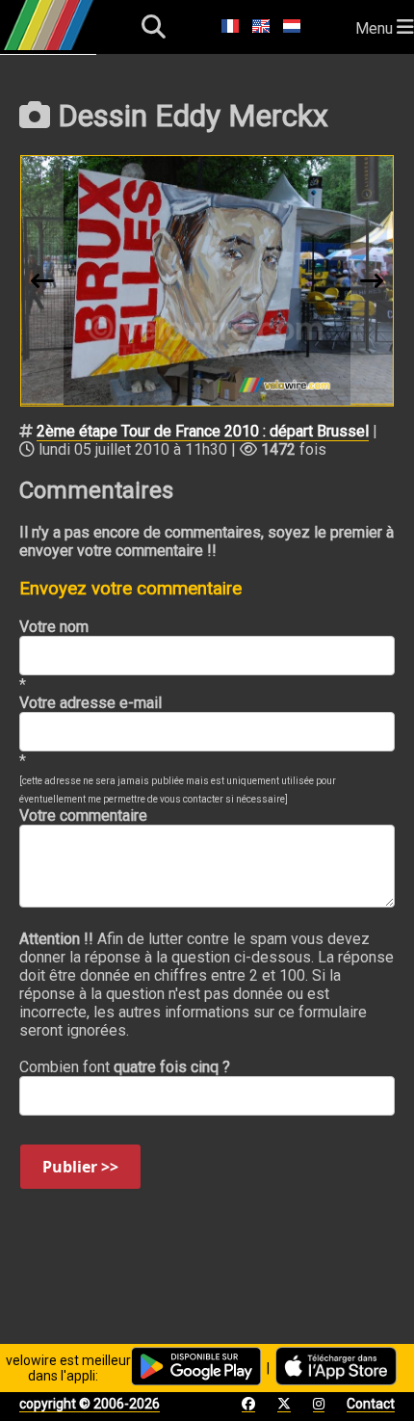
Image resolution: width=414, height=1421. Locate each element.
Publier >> (80, 1166)
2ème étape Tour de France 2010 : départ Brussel (203, 431)
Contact (371, 1403)
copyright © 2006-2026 (89, 1403)
